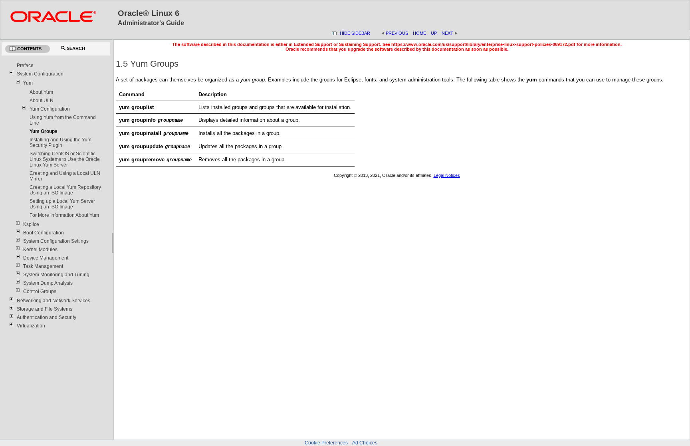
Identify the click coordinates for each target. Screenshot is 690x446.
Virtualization (31, 326)
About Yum (41, 92)
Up (434, 33)
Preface (25, 65)
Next (450, 33)
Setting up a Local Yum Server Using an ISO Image (62, 204)
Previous (397, 33)
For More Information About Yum (64, 215)
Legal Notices (447, 175)
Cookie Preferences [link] (326, 443)
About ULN (42, 100)
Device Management (45, 258)
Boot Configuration (43, 233)
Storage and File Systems (44, 309)
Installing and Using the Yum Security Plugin (60, 142)
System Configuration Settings (56, 241)
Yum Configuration (50, 109)
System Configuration (40, 74)
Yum (28, 83)
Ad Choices (364, 443)
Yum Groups (44, 131)
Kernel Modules (40, 249)
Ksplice (31, 224)
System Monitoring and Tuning (56, 275)
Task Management (43, 266)
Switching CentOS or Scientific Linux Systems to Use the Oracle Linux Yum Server (65, 159)
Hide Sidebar (355, 33)
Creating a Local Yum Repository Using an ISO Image (65, 190)
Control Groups (39, 291)
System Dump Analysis (48, 283)
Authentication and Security (46, 317)
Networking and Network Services (53, 300)
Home (419, 33)
